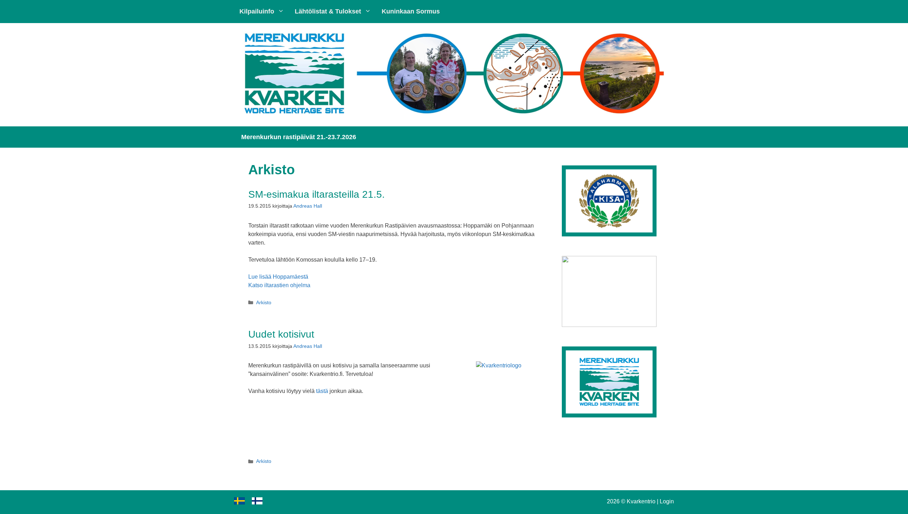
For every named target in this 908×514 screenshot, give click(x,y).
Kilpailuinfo (256, 11)
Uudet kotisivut (281, 334)
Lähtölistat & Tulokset (328, 11)
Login (667, 501)
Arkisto (263, 302)
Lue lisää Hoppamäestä (278, 277)
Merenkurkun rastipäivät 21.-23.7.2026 (298, 137)
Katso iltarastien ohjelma (279, 285)
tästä (322, 391)
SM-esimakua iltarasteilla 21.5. (316, 194)
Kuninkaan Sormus (411, 11)
